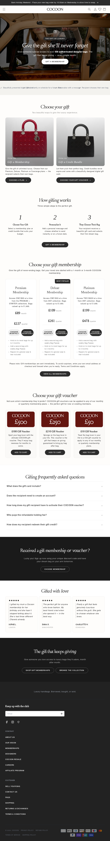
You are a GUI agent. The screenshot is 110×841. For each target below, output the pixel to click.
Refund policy (42, 830)
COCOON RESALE (13, 759)
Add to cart (21, 452)
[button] (4, 9)
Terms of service (12, 835)
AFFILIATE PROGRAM (14, 771)
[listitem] (55, 486)
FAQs (7, 797)
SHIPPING (9, 803)
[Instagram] (12, 722)
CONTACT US (11, 792)
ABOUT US (10, 737)
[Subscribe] (61, 713)
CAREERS (9, 765)
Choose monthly (14, 332)
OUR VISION (10, 743)
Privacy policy (27, 830)
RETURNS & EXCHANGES (16, 809)
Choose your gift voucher (74, 180)
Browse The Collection (72, 670)
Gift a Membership (55, 62)
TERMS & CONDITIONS (15, 814)
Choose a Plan (16, 180)
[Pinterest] (18, 722)
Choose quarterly (27, 332)
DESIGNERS (10, 754)
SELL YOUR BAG (12, 786)
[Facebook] (6, 722)
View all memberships (55, 374)
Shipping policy (29, 835)
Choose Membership (54, 569)
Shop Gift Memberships (38, 670)
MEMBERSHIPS (12, 748)
